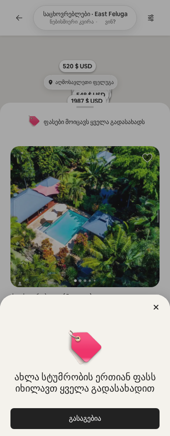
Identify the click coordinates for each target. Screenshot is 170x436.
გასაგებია (85, 418)
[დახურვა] (156, 307)
